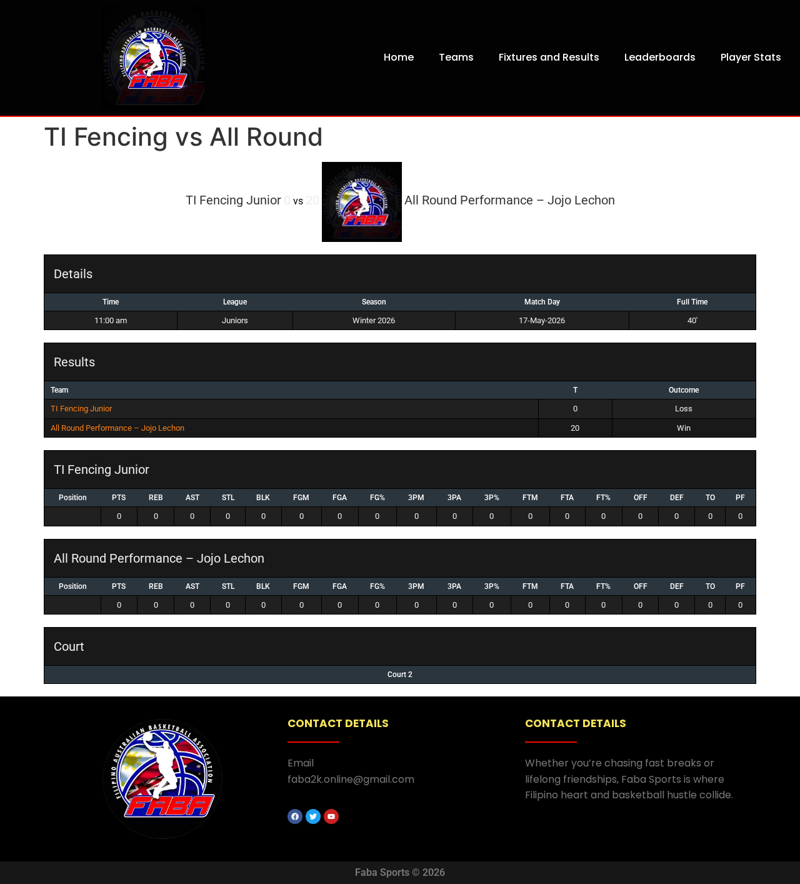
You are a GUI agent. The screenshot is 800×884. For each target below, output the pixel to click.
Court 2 (400, 674)
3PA (454, 497)
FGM (301, 497)
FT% (603, 497)
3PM (416, 497)
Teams (456, 57)
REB (156, 497)
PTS (119, 497)
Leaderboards (660, 57)
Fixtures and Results (549, 57)
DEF (677, 497)
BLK (263, 497)
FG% (377, 497)
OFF (641, 497)
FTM (530, 497)
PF (740, 497)
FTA (567, 497)
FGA (339, 497)
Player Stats (751, 57)
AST (192, 497)
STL (228, 497)
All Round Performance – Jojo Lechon (117, 428)
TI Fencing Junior (81, 408)
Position (73, 497)
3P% (491, 497)
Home (399, 57)
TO (710, 497)
